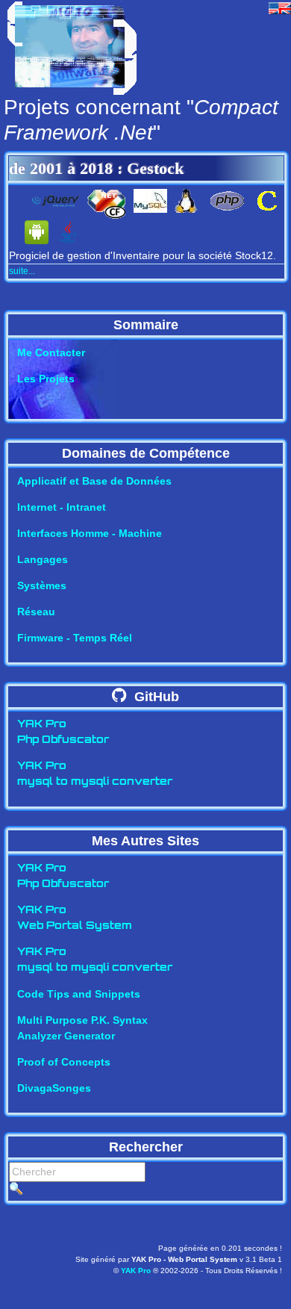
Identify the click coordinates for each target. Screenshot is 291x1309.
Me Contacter (51, 352)
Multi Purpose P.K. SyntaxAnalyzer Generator (82, 1028)
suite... (22, 271)
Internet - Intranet (61, 507)
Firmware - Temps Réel (74, 638)
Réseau (36, 612)
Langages (42, 559)
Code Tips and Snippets (78, 994)
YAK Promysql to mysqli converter (94, 774)
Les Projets (46, 379)
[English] (280, 7)
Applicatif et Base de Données (94, 481)
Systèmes (41, 585)
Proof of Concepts (63, 1062)
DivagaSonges (54, 1088)
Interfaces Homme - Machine (89, 533)
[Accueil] (72, 46)
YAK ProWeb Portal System (74, 918)
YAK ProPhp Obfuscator (63, 732)
